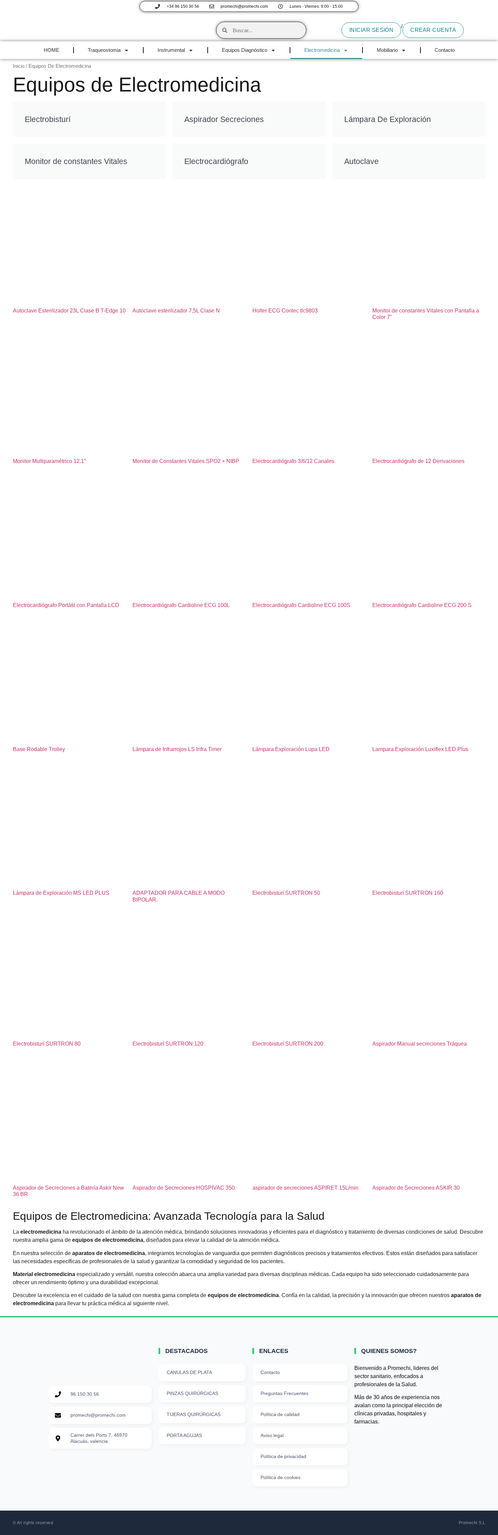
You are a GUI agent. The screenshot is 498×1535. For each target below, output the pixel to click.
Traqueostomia (104, 50)
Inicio (18, 66)
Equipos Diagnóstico (244, 50)
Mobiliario (387, 50)
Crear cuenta (433, 30)
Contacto (445, 50)
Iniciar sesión (371, 30)
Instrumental (171, 50)
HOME (51, 50)
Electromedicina (322, 50)
